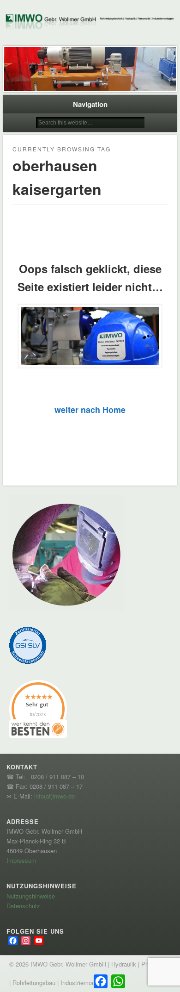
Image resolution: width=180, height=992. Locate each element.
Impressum (21, 860)
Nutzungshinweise (30, 896)
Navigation (90, 104)
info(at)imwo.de (54, 796)
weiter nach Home (90, 410)
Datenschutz (23, 905)
